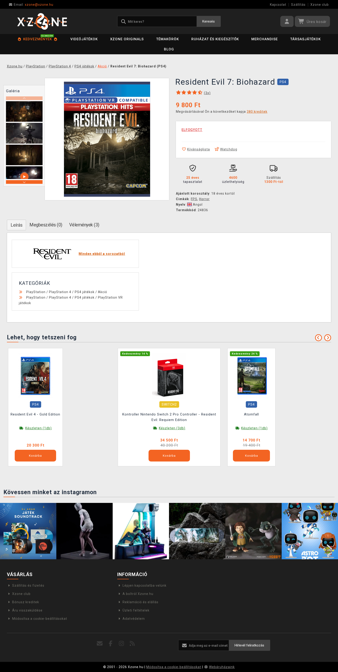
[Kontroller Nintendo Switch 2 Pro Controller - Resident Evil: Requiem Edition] (169, 376)
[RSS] (132, 643)
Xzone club (319, 4)
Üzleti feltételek (136, 610)
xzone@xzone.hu (33, 4)
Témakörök (167, 39)
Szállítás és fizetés (28, 585)
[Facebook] (110, 643)
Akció (102, 292)
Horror (204, 199)
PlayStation (36, 292)
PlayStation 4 (60, 292)
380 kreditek (257, 111)
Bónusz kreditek (25, 602)
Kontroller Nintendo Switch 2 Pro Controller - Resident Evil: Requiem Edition (169, 417)
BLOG (169, 49)
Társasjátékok (305, 39)
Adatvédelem (134, 618)
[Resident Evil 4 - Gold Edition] (35, 376)
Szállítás (298, 4)
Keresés (208, 21)
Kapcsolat (278, 4)
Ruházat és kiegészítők (215, 39)
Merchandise (264, 39)
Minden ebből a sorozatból (102, 254)
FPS (194, 199)
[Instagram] (121, 643)
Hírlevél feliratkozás (249, 645)
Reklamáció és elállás (140, 602)
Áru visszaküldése (27, 610)
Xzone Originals (127, 39)
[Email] (99, 643)
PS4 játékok (85, 292)
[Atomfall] (251, 376)
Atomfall (251, 414)
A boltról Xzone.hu (138, 594)
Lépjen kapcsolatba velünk (144, 585)
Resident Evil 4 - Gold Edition (35, 414)
